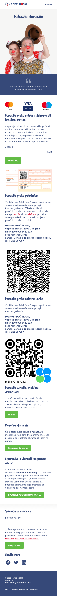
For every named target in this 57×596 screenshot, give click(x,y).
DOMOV (48, 4)
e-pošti (17, 214)
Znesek (28, 149)
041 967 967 (9, 580)
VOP (7, 589)
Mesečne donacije (18, 447)
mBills (11, 414)
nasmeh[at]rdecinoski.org (18, 582)
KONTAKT (34, 589)
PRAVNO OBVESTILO (19, 589)
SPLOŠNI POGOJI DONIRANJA (24, 494)
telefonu (31, 214)
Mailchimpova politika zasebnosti (22, 538)
